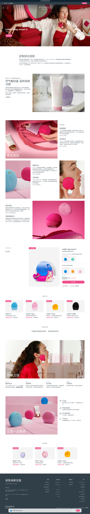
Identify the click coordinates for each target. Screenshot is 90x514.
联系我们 (47, 482)
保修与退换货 (46, 487)
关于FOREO (82, 482)
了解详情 (7, 97)
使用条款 (83, 494)
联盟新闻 (83, 487)
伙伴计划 (83, 484)
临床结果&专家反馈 (53, 331)
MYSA (83, 489)
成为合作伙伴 (82, 491)
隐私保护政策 (82, 496)
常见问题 (47, 489)
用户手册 (7, 251)
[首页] (45, 8)
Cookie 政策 (82, 501)
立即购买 (9, 35)
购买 (78, 510)
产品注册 (71, 482)
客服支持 (71, 484)
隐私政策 (23, 494)
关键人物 (83, 498)
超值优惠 (84, 3)
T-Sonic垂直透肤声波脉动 (39, 331)
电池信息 (47, 491)
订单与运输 (46, 484)
